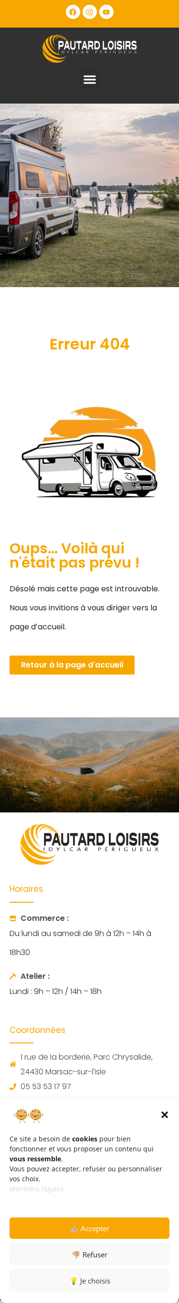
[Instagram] (90, 12)
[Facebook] (73, 12)
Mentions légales (37, 1188)
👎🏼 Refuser (89, 1254)
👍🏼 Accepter (89, 1228)
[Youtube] (106, 12)
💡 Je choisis (89, 1280)
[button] (164, 1115)
